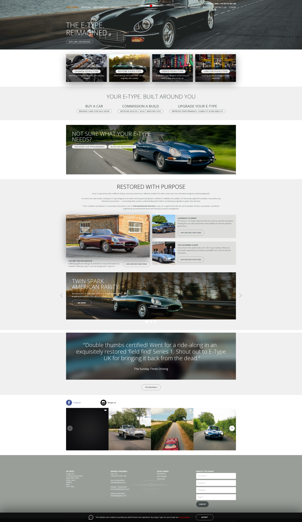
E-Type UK (151, 7)
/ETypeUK (77, 402)
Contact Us (219, 7)
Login (232, 7)
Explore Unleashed (79, 41)
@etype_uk (112, 402)
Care (127, 7)
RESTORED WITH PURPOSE (151, 186)
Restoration (100, 7)
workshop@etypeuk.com (120, 489)
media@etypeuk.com (119, 496)
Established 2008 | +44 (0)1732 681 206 (220, 3)
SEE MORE (82, 303)
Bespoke (85, 7)
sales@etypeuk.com (118, 482)
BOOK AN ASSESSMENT (122, 146)
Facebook (161, 474)
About (206, 7)
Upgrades (116, 7)
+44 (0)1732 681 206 (118, 476)
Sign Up (202, 504)
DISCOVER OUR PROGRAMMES (89, 146)
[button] (87, 429)
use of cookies (184, 517)
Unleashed (72, 7)
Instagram (162, 476)
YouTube (161, 479)
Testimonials (151, 387)
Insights (195, 7)
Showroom (180, 7)
